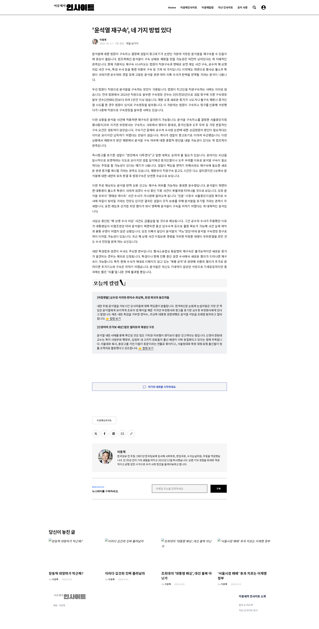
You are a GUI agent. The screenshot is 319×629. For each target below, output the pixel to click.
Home (172, 7)
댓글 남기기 (132, 43)
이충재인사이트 (188, 7)
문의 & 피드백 (246, 605)
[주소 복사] (131, 433)
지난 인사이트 (225, 7)
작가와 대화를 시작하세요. (162, 387)
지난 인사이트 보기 (248, 610)
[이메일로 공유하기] (122, 433)
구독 (219, 488)
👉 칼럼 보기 (113, 318)
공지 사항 (242, 7)
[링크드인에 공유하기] (113, 433)
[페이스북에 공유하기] (104, 433)
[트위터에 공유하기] (96, 433)
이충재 (121, 451)
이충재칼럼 (208, 7)
